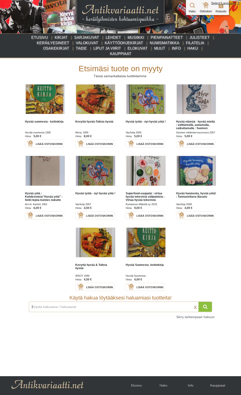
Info (176, 48)
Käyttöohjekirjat (124, 43)
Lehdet (113, 38)
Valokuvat (87, 43)
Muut (159, 48)
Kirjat (61, 38)
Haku (192, 48)
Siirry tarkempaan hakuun (195, 317)
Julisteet (199, 38)
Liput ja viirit (107, 48)
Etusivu (39, 38)
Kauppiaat (120, 54)
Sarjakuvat (86, 38)
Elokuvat (138, 48)
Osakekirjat (56, 48)
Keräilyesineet (53, 43)
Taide (81, 48)
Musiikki (136, 38)
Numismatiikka (164, 43)
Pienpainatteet (167, 38)
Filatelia (195, 43)
